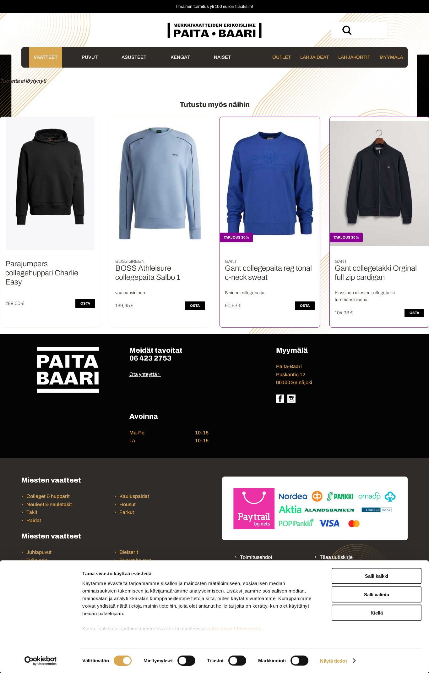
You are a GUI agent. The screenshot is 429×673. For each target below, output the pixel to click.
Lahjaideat (314, 57)
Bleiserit (128, 552)
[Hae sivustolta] (346, 30)
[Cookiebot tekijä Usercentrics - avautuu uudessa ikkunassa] (40, 660)
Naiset (222, 57)
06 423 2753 (150, 358)
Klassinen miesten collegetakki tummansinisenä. (365, 296)
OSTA (85, 303)
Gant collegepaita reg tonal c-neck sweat (268, 272)
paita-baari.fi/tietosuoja (234, 628)
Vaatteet (45, 57)
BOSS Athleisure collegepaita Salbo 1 (147, 272)
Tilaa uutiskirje (336, 557)
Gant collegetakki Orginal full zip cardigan (376, 272)
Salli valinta (376, 594)
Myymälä (391, 57)
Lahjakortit (354, 57)
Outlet (281, 57)
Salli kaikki (376, 576)
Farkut (127, 512)
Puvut (90, 57)
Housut (127, 504)
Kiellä (377, 612)
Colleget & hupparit (48, 496)
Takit (31, 512)
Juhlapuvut (39, 552)
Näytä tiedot (333, 660)
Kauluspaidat (134, 496)
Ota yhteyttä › (144, 374)
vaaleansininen (130, 292)
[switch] (186, 660)
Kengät (180, 57)
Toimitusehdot (256, 557)
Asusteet (134, 57)
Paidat (33, 520)
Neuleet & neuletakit (49, 504)
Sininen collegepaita (244, 292)
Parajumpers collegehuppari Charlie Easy (41, 273)
